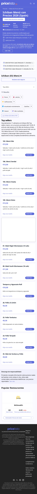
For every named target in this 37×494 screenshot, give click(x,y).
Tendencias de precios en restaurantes (30, 451)
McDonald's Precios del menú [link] (14, 418)
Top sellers (6, 87)
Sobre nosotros (30, 468)
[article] (18, 406)
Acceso (28, 433)
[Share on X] (17, 480)
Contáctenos (29, 464)
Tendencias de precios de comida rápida (30, 445)
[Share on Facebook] (14, 480)
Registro (28, 431)
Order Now (29, 155)
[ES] (8, 3)
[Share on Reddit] (20, 480)
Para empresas (30, 437)
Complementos (30, 461)
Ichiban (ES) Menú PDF (10, 115)
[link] (18, 397)
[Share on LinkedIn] (23, 480)
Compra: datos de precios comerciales (13, 19)
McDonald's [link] (18, 405)
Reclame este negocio (18, 79)
